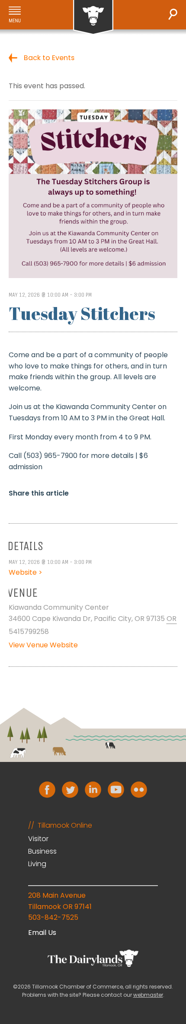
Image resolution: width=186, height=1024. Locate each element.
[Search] (172, 14)
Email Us (42, 933)
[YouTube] (116, 789)
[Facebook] (47, 789)
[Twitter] (70, 789)
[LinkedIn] (93, 789)
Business (42, 851)
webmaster (148, 994)
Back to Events (49, 58)
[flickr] (139, 789)
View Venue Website (43, 645)
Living (37, 864)
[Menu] (15, 14)
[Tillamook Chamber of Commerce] (93, 17)
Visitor (38, 839)
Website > (25, 572)
